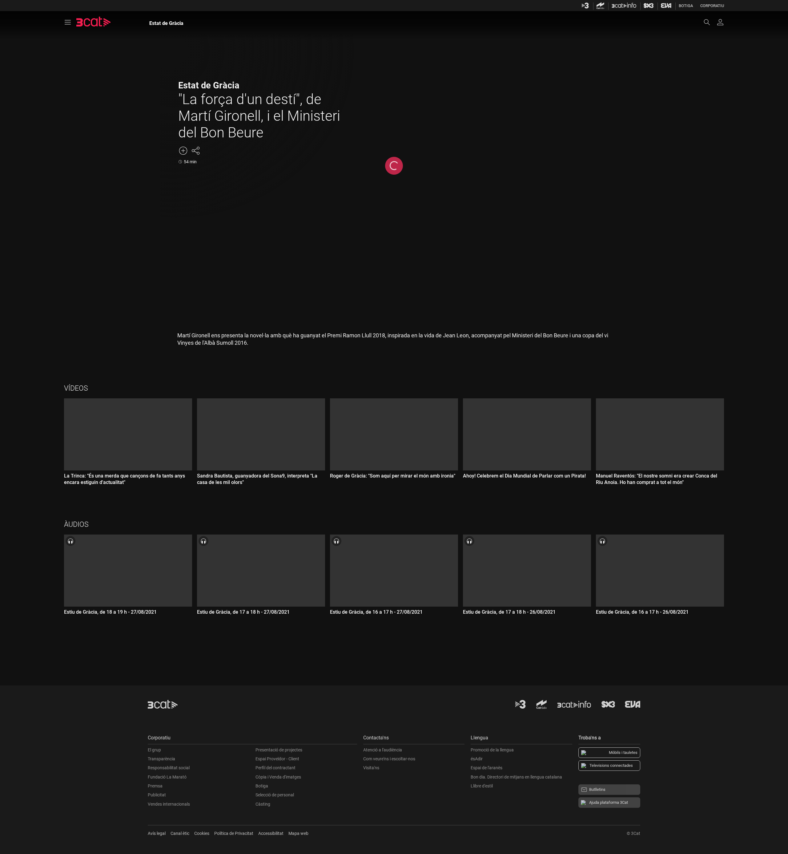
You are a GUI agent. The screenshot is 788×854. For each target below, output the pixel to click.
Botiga (686, 5)
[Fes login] (720, 22)
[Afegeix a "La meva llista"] (183, 151)
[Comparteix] (195, 151)
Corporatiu (712, 5)
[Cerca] (710, 22)
